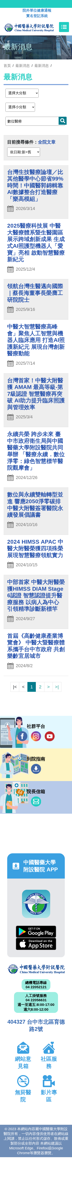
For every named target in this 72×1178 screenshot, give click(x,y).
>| (57, 686)
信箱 (36, 801)
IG (36, 736)
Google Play (36, 932)
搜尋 (63, 121)
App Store (36, 944)
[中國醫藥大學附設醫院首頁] (35, 27)
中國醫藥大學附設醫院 (36, 969)
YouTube (50, 736)
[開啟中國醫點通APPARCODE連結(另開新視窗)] (36, 904)
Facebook (22, 736)
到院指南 (36, 769)
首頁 (7, 66)
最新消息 (41, 66)
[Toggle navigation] (64, 27)
